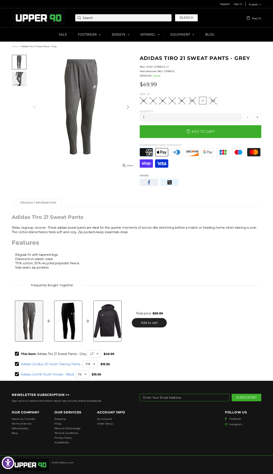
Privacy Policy (63, 437)
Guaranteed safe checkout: (161, 145)
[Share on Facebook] (149, 182)
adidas (156, 75)
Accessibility (61, 442)
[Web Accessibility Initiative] (8, 463)
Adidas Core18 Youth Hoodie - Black (47, 374)
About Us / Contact (23, 418)
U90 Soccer (38, 17)
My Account (104, 418)
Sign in (238, 4)
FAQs (57, 423)
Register (225, 4)
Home (15, 46)
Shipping (60, 418)
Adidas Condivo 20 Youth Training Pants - (51, 364)
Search (186, 18)
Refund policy (20, 428)
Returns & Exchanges (67, 428)
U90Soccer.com (66, 462)
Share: (144, 175)
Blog (14, 433)
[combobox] (123, 18)
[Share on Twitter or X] (169, 182)
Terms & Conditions (66, 433)
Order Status (105, 423)
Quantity (146, 111)
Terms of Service (21, 423)
